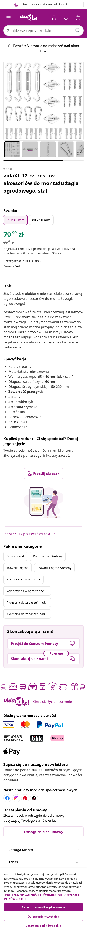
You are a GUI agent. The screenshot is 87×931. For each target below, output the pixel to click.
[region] (43, 899)
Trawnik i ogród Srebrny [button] (54, 568)
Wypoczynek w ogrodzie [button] (23, 579)
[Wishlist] (65, 17)
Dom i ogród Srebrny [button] (48, 556)
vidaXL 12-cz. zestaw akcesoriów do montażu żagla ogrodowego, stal (41, 183)
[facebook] (7, 798)
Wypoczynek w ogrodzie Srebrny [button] (29, 591)
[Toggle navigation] (8, 18)
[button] (43, 850)
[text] (13, 235)
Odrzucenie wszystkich (44, 916)
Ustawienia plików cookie (43, 926)
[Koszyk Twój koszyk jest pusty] (78, 17)
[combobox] (43, 30)
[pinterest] (25, 798)
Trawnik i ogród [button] (18, 568)
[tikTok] (34, 798)
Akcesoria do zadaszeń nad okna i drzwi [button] (29, 602)
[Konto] (54, 17)
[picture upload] (43, 502)
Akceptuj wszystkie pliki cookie (43, 907)
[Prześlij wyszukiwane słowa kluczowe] (77, 30)
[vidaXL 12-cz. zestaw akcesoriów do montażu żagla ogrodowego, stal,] (43, 100)
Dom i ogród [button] (15, 556)
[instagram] (16, 798)
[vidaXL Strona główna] (28, 17)
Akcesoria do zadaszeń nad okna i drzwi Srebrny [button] (29, 614)
